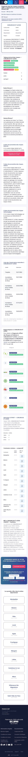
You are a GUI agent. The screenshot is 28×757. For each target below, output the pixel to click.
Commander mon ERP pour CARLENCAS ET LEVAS (14, 154)
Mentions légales (5, 731)
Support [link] (17, 751)
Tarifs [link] (22, 751)
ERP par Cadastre (9, 577)
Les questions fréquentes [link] (20, 737)
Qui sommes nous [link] (9, 751)
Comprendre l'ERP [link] (18, 731)
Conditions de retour (6, 737)
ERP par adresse (14, 575)
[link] (10, 2)
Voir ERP (22, 456)
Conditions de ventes (6, 734)
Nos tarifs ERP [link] (17, 744)
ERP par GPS (21, 577)
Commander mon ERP (19, 566)
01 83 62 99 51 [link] (5, 714)
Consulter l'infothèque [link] (19, 734)
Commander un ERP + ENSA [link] (19, 741)
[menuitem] (3, 11)
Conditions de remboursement (4, 741)
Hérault (5, 342)
